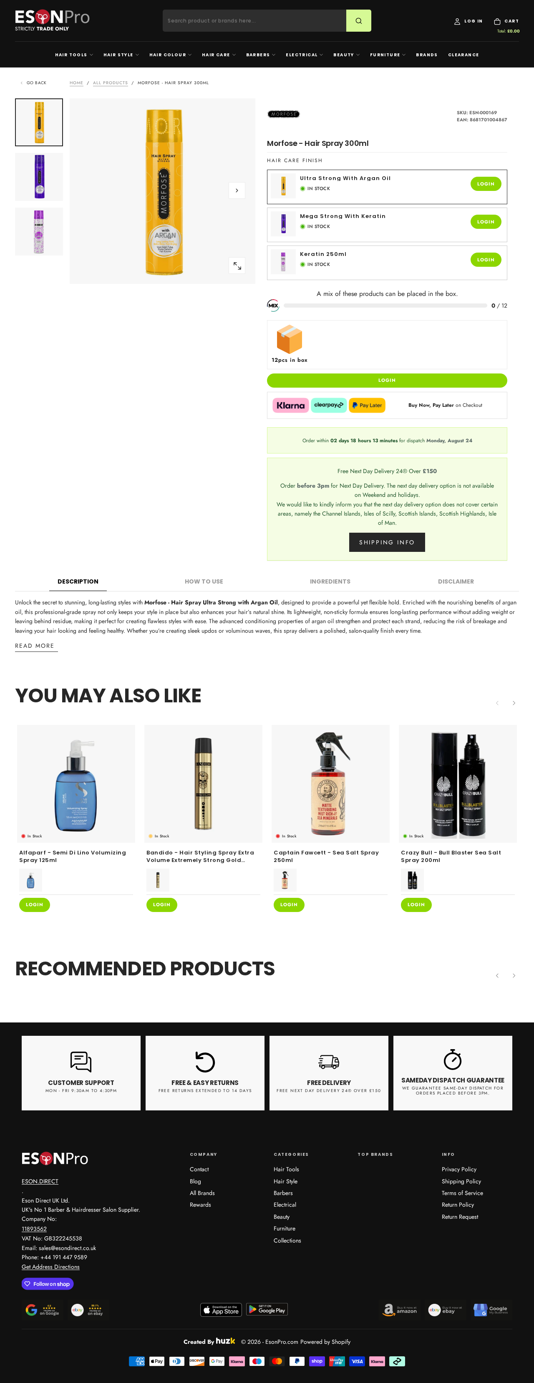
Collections (287, 1240)
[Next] (514, 703)
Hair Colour (167, 55)
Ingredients (330, 581)
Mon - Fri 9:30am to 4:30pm (81, 1090)
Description (78, 581)
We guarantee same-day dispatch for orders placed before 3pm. (453, 1091)
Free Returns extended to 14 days (205, 1090)
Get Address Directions (51, 1267)
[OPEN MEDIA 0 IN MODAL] (237, 266)
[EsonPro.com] (55, 1158)
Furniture (385, 55)
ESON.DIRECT (40, 1181)
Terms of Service (462, 1193)
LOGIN (486, 183)
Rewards (200, 1204)
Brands (427, 55)
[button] (237, 190)
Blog (195, 1181)
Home (76, 83)
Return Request (460, 1217)
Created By (199, 1341)
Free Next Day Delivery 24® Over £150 (329, 1090)
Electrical (301, 55)
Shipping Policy (461, 1181)
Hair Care (216, 55)
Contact (199, 1169)
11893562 (34, 1229)
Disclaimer (456, 581)
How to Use (204, 581)
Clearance (463, 55)
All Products (110, 83)
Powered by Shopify (325, 1342)
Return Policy (458, 1204)
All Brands (202, 1193)
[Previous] (497, 976)
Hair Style (118, 55)
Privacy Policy (459, 1169)
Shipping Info (387, 542)
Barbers (258, 55)
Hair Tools (71, 55)
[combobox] (260, 21)
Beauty (343, 55)
